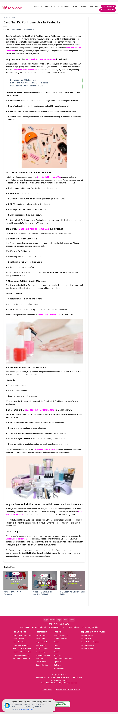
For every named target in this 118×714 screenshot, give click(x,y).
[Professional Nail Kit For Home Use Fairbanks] (44, 580)
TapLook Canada (87, 635)
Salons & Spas (41, 635)
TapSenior (57, 662)
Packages (83, 6)
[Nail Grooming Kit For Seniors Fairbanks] (72, 580)
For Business (19, 632)
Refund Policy (47, 689)
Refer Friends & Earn (61, 635)
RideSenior (58, 655)
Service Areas (59, 668)
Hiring (75, 6)
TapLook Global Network (93, 632)
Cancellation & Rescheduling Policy (68, 689)
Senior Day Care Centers (22, 648)
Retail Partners (41, 662)
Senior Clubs (40, 639)
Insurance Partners (43, 655)
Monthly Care (95, 6)
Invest (56, 645)
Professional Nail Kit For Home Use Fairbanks (29, 83)
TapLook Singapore (88, 648)
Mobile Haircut (50, 6)
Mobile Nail (38, 6)
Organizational (39, 627)
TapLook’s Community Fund (64, 658)
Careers (56, 642)
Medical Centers (42, 648)
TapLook (58, 632)
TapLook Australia (87, 645)
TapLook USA (86, 639)
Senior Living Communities (22, 635)
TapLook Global (27, 29)
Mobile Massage (64, 6)
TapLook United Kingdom (90, 642)
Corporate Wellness (43, 642)
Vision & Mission (56, 627)
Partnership (41, 632)
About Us (24, 627)
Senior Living (40, 652)
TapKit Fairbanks (9, 17)
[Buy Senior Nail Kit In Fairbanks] (15, 580)
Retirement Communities (22, 652)
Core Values (73, 627)
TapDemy (57, 648)
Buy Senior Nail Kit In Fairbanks (23, 80)
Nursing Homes (18, 639)
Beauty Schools (41, 645)
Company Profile (90, 627)
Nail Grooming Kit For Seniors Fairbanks (26, 86)
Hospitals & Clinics (19, 642)
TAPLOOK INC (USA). (59, 624)
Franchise (39, 658)
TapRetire (57, 665)
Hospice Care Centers (21, 655)
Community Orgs (42, 665)
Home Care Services (20, 645)
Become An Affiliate (61, 639)
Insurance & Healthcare (21, 658)
